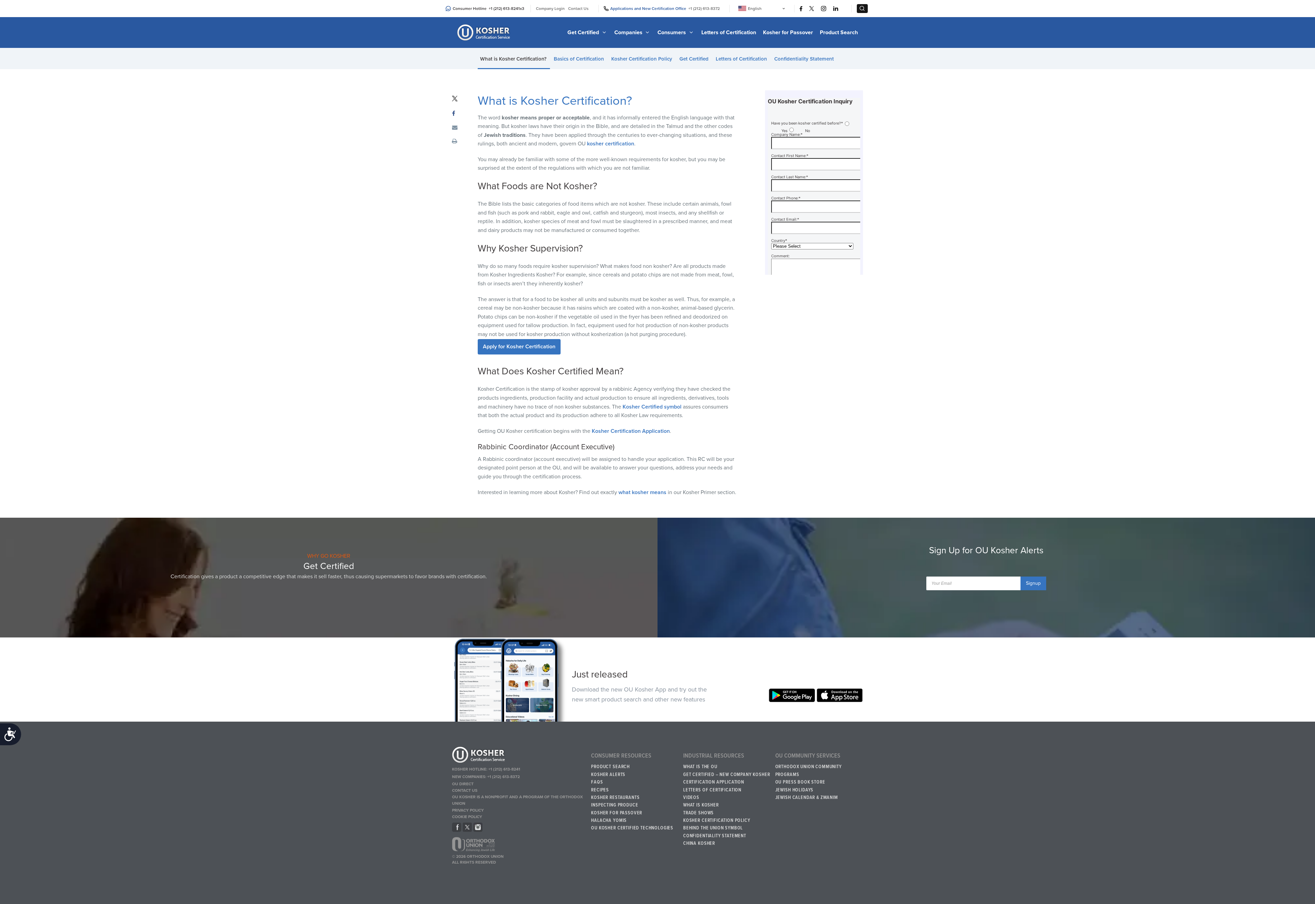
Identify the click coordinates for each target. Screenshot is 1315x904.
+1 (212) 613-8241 (504, 8)
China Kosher (699, 843)
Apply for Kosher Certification (519, 346)
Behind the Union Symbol (713, 828)
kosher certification (610, 143)
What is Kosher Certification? (513, 59)
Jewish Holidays (794, 790)
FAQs (597, 782)
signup (1033, 583)
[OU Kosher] (518, 755)
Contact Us (578, 8)
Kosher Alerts (608, 775)
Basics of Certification (579, 59)
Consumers (672, 32)
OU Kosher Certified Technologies (632, 828)
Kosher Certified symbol (652, 406)
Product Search (839, 32)
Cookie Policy (467, 816)
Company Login (550, 8)
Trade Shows (698, 813)
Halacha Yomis (609, 820)
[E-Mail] (455, 128)
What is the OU (700, 767)
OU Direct (463, 784)
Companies (629, 32)
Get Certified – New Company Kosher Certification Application (726, 778)
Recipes (600, 790)
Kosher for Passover (788, 32)
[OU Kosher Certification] (484, 32)
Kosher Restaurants (615, 798)
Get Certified (583, 32)
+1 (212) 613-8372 (704, 8)
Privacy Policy (468, 810)
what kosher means (642, 492)
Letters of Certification (728, 32)
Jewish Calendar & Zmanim (806, 798)
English (755, 8)
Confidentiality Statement (804, 59)
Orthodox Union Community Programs (808, 770)
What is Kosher (701, 805)
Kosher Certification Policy (641, 59)
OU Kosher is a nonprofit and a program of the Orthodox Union (517, 800)
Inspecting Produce (614, 805)
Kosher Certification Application (631, 431)
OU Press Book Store (800, 782)
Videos (691, 798)
